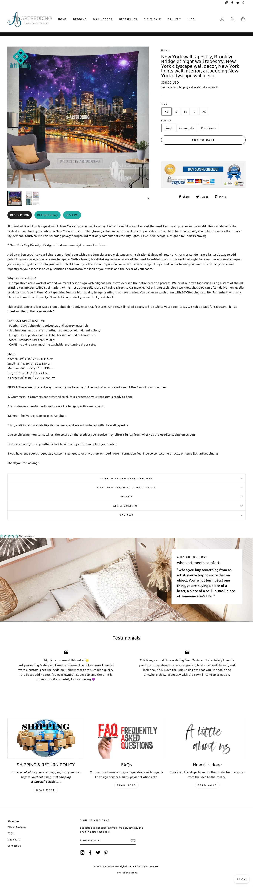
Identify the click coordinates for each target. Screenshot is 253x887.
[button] (9, 536)
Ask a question (126, 505)
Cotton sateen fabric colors (126, 478)
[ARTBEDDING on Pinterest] (106, 852)
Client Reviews (16, 827)
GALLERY (174, 19)
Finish (166, 120)
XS (166, 111)
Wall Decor (103, 19)
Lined (168, 128)
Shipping (183, 87)
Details (126, 496)
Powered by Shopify (126, 872)
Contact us (14, 845)
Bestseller (128, 19)
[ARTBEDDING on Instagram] (82, 852)
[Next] (146, 198)
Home (62, 19)
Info (191, 19)
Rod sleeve (208, 128)
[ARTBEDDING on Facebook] (90, 852)
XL (204, 111)
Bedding (80, 19)
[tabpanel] (126, 343)
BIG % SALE (152, 19)
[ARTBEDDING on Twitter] (98, 852)
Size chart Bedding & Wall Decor (126, 487)
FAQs (10, 833)
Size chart (13, 839)
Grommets (186, 128)
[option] (78, 117)
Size (164, 104)
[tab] (19, 215)
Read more (45, 789)
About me (13, 821)
